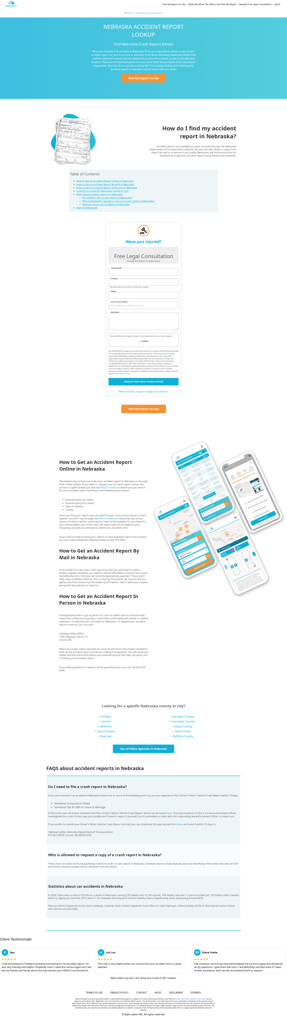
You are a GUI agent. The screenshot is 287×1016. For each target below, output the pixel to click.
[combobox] (143, 305)
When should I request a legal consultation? (143, 391)
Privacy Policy (119, 992)
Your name (116, 268)
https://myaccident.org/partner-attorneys (190, 999)
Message (115, 312)
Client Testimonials (86, 207)
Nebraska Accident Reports (149, 12)
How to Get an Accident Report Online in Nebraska (104, 181)
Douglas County (183, 716)
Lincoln (106, 721)
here (169, 813)
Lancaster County (183, 721)
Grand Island (106, 731)
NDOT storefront (110, 487)
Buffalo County (183, 736)
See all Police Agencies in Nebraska (143, 749)
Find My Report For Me (174, 4)
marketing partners (161, 353)
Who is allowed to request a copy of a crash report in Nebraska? (118, 201)
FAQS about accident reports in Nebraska (99, 194)
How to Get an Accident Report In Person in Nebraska (106, 187)
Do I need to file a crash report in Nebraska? (107, 197)
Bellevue (106, 726)
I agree (144, 341)
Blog (158, 992)
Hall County (183, 731)
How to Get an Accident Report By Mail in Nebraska (105, 184)
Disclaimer (176, 992)
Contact (141, 992)
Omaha (106, 716)
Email (114, 291)
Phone (114, 279)
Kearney (106, 736)
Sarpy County (183, 726)
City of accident (119, 302)
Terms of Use (124, 373)
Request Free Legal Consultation (255, 4)
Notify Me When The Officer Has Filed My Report (212, 4)
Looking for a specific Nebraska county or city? (102, 191)
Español (196, 992)
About (277, 4)
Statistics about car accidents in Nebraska (105, 204)
